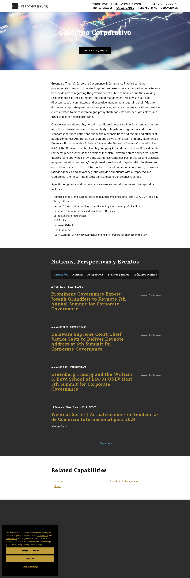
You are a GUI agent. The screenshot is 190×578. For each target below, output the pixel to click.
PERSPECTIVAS (147, 8)
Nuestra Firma (99, 3)
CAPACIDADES (125, 8)
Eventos (125, 3)
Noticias (114, 3)
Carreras (136, 3)
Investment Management (124, 481)
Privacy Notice (42, 535)
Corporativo (60, 481)
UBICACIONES (169, 8)
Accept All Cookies (30, 550)
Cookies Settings (30, 566)
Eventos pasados (118, 274)
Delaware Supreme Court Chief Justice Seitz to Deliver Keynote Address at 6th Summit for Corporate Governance (87, 341)
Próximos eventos (145, 274)
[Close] (53, 529)
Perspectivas (95, 274)
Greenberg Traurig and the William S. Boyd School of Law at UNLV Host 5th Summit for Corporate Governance (91, 381)
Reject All (30, 558)
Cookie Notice (11, 538)
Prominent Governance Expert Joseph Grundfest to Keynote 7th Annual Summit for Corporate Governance (88, 301)
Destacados (61, 274)
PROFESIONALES (102, 8)
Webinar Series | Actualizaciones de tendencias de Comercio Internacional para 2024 (105, 417)
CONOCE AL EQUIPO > (95, 50)
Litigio (57, 486)
